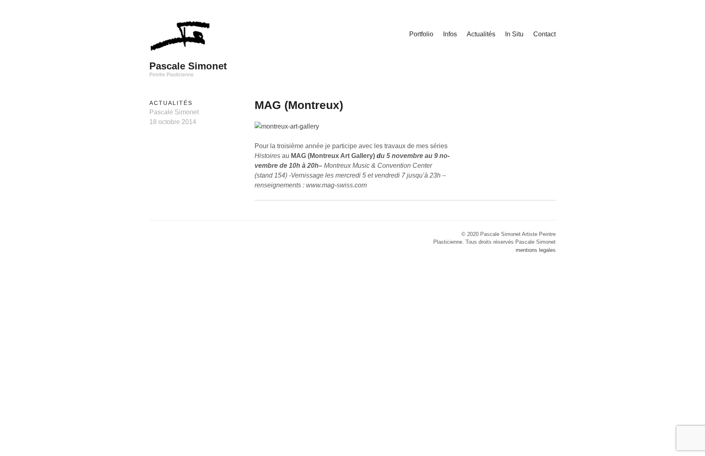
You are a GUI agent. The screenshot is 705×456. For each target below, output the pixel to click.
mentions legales (536, 250)
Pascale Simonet (188, 65)
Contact (544, 34)
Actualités (481, 34)
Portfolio (421, 34)
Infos (450, 34)
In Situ (514, 34)
